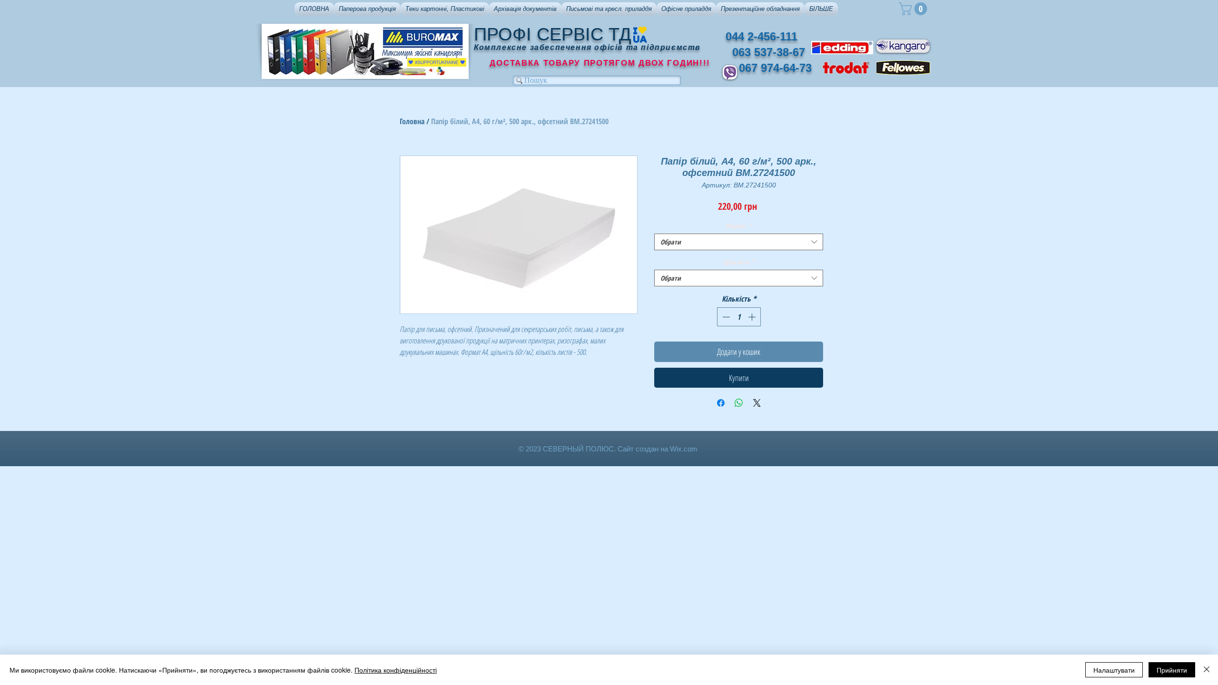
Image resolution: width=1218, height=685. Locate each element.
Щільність (739, 262)
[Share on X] (757, 403)
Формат (738, 226)
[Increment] (752, 317)
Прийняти (1172, 670)
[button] (367, 9)
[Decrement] (725, 317)
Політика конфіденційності (395, 670)
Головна (412, 121)
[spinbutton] (739, 317)
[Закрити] (1206, 669)
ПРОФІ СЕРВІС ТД (552, 34)
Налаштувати (1114, 670)
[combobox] (738, 242)
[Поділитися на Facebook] (721, 403)
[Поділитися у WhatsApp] (739, 403)
